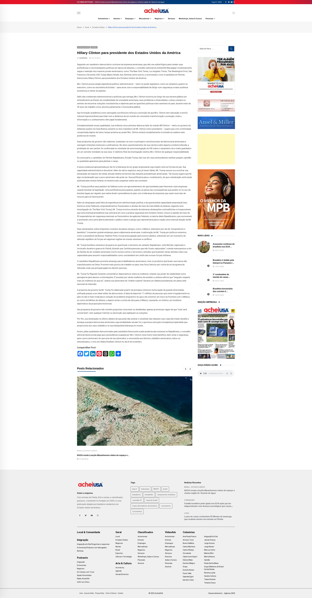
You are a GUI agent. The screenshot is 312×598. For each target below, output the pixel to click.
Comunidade (189, 500)
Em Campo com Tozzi (85, 572)
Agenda (119, 571)
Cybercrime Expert (190, 557)
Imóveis (116, 19)
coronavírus (137, 511)
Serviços (171, 19)
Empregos (129, 19)
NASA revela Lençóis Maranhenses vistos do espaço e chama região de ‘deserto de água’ (130, 2)
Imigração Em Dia (211, 536)
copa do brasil (151, 500)
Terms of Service (111, 593)
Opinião (207, 560)
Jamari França (209, 540)
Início (81, 593)
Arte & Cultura (124, 563)
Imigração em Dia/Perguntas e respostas (93, 544)
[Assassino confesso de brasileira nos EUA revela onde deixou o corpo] (204, 247)
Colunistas (189, 532)
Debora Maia (188, 560)
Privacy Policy (99, 593)
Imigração (82, 539)
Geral (87, 27)
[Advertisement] (216, 149)
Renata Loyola (209, 573)
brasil (165, 489)
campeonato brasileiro (166, 495)
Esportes (119, 553)
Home (79, 27)
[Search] (234, 12)
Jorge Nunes (209, 547)
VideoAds (170, 532)
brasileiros (136, 495)
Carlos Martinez (189, 547)
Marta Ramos (209, 557)
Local (186, 513)
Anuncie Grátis (89, 593)
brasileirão (149, 495)
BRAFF (156, 489)
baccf (134, 489)
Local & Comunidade (88, 532)
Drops (185, 567)
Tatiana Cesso (210, 583)
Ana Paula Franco (189, 536)
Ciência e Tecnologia (124, 557)
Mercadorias (144, 19)
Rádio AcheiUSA (83, 579)
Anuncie (141, 563)
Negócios (159, 19)
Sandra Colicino (210, 576)
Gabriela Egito (188, 577)
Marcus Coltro (209, 550)
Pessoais (209, 19)
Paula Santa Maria (211, 563)
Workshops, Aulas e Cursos (190, 19)
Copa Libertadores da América (144, 506)
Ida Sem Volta (188, 580)
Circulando (187, 553)
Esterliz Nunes (188, 570)
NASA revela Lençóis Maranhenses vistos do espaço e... (103, 455)
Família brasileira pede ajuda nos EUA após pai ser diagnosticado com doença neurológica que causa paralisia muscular (207, 506)
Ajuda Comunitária (84, 575)
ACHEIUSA (83, 58)
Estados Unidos (98, 27)
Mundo (118, 547)
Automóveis (103, 19)
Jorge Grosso (209, 543)
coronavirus (166, 506)
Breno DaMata (188, 543)
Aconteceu (120, 568)
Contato (120, 593)
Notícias (80, 551)
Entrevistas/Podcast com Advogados (92, 548)
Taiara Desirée (209, 579)
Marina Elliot (209, 553)
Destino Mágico (189, 563)
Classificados (145, 532)
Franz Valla (187, 573)
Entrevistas (81, 565)
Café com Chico (83, 582)
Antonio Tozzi (188, 540)
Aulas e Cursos (171, 560)
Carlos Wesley (188, 550)
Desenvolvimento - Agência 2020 (222, 593)
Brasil (80, 451)
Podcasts (82, 557)
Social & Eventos (122, 574)
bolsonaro (145, 489)
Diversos (168, 557)
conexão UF (137, 500)
